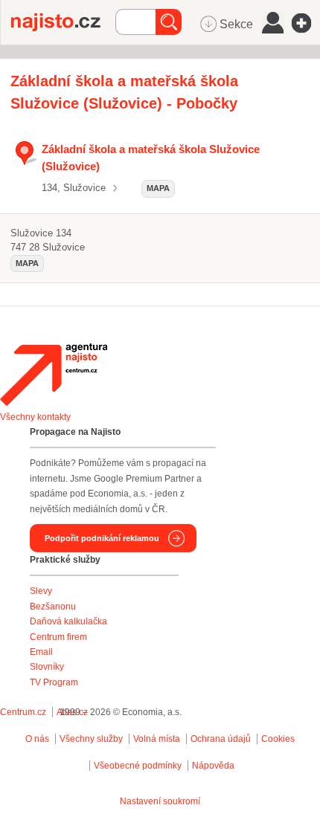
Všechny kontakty (35, 417)
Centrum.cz (23, 712)
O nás (37, 739)
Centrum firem (58, 637)
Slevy (41, 591)
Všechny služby (92, 739)
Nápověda (213, 765)
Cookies (278, 739)
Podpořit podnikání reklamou (102, 538)
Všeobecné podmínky (138, 765)
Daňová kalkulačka (68, 621)
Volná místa (156, 739)
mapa (158, 188)
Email (41, 652)
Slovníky (47, 667)
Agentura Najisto (53, 374)
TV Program (54, 682)
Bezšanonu (53, 606)
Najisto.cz (63, 22)
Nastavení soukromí (160, 801)
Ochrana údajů (221, 739)
